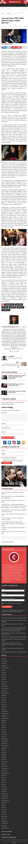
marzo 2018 (3, 814)
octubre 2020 (4, 743)
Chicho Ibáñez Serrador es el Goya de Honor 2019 (17, 392)
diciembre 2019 (4, 766)
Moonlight (20, 307)
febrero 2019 (4, 789)
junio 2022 (3, 697)
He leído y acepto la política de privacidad (12, 461)
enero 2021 (3, 736)
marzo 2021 (3, 732)
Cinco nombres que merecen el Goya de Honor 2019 (16, 384)
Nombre (3, 423)
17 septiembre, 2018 (13, 386)
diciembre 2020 (4, 738)
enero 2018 (3, 819)
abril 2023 (3, 677)
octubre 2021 (4, 716)
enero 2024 (3, 663)
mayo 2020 (3, 755)
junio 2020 (3, 752)
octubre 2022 (4, 690)
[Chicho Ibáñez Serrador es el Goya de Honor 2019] (4, 393)
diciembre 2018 (4, 793)
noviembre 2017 (4, 823)
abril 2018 (3, 812)
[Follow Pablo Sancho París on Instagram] (14, 351)
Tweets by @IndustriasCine (7, 541)
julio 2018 (3, 805)
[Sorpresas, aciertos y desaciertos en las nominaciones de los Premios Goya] (4, 377)
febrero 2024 (4, 661)
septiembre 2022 (5, 693)
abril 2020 (3, 757)
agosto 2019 (4, 775)
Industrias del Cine (22, 394)
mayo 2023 (3, 674)
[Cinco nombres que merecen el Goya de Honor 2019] (4, 385)
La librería (12, 307)
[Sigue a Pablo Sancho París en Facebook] (12, 351)
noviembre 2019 (4, 768)
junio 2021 (3, 725)
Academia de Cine (9, 304)
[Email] (18, 442)
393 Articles (23, 327)
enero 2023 (3, 684)
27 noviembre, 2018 (13, 394)
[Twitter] (9, 442)
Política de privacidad (6, 831)
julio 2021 (3, 722)
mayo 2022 (3, 700)
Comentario (4, 412)
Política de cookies (5, 834)
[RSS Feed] (23, 442)
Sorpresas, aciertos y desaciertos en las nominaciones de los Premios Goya (17, 377)
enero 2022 (3, 709)
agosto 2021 (4, 720)
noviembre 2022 (4, 688)
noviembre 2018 (4, 796)
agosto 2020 (4, 748)
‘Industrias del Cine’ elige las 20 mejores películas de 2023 (13, 637)
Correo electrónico (5, 427)
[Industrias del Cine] (14, 3)
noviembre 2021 (4, 713)
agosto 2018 (4, 803)
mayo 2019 (3, 782)
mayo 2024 (3, 658)
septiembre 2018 (5, 800)
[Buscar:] (14, 8)
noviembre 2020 (4, 741)
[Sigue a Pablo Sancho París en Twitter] (17, 351)
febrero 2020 (4, 761)
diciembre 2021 (4, 711)
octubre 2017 (4, 825)
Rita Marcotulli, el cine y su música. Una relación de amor (13, 652)
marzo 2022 (3, 704)
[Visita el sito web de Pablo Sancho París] (10, 351)
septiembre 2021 (5, 718)
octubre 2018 (4, 798)
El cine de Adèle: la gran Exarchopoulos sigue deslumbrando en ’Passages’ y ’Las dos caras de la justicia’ (13, 523)
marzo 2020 (3, 759)
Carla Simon (19, 304)
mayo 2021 (3, 727)
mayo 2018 (3, 809)
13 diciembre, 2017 (13, 379)
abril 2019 (3, 784)
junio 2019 (3, 780)
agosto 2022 (4, 695)
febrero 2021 (4, 734)
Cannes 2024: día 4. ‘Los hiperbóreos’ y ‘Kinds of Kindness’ (14, 618)
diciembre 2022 (4, 686)
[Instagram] (14, 442)
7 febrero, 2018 (6, 26)
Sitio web (3, 432)
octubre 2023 (4, 665)
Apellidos (3, 454)
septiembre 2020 (5, 745)
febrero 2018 (4, 816)
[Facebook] (5, 442)
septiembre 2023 (5, 667)
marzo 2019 (3, 787)
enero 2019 (3, 791)
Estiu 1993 (5, 307)
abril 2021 (3, 729)
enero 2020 (3, 764)
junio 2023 (3, 672)
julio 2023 (3, 670)
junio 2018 (3, 807)
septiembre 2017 (5, 828)
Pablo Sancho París (15, 26)
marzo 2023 (3, 679)
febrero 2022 (4, 706)
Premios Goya (6, 310)
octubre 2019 (4, 770)
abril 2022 (3, 702)
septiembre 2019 (5, 773)
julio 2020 (3, 750)
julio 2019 (3, 777)
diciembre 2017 (4, 821)
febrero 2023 (4, 681)
